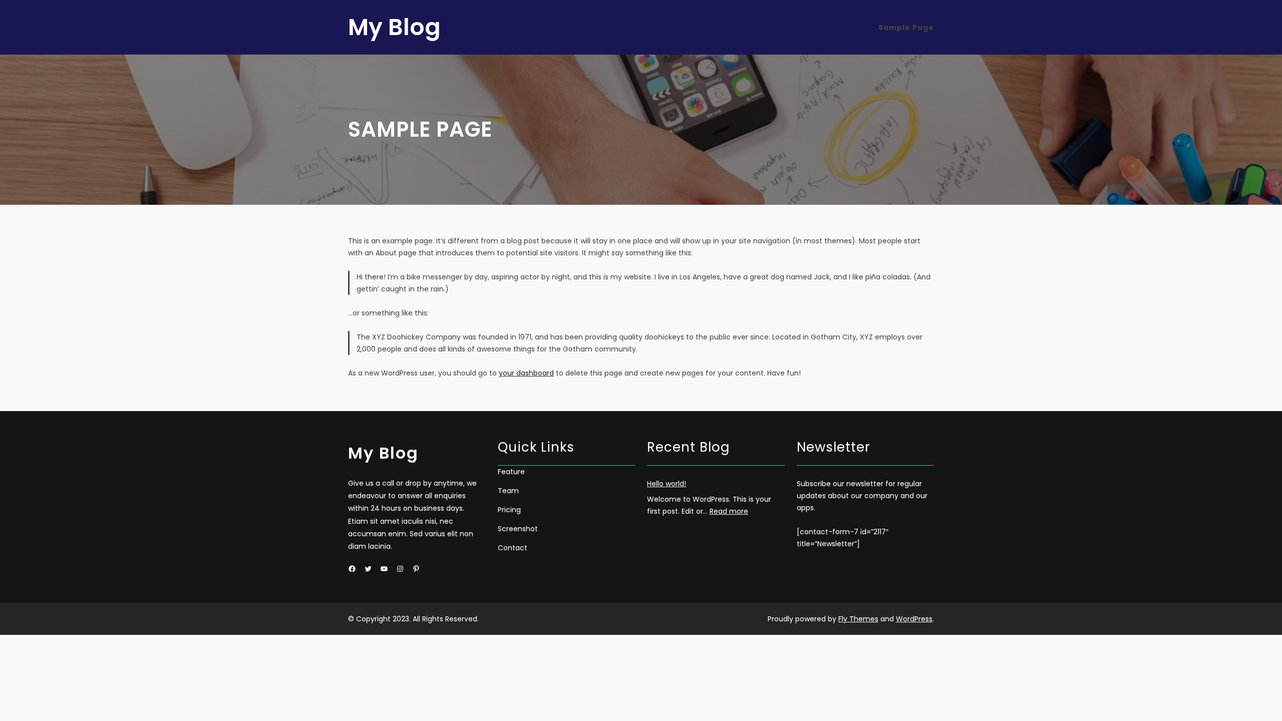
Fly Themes (858, 619)
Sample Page (906, 28)
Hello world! (666, 484)
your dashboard (526, 373)
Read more (729, 511)
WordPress (914, 619)
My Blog (394, 27)
